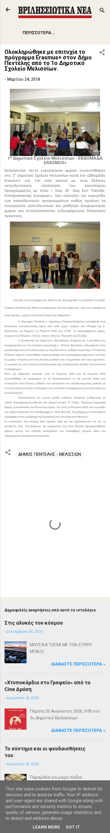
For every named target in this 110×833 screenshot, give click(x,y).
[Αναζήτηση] (102, 11)
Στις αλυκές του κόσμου (34, 623)
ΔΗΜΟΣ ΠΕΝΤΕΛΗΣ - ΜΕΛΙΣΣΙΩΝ (49, 454)
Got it (73, 827)
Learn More (46, 827)
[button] (102, 53)
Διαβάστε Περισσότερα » (78, 664)
